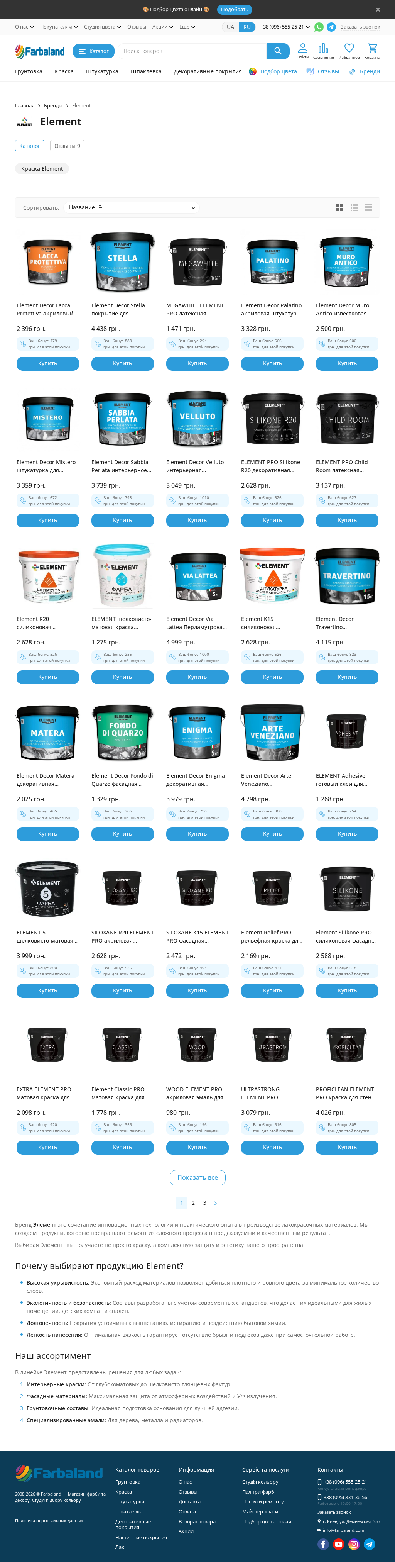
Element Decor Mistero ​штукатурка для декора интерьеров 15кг (47, 466)
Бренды (53, 105)
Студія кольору (260, 1481)
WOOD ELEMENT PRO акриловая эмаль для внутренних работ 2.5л (197, 1093)
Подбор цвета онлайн (268, 1521)
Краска (64, 71)
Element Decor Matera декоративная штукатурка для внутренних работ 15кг (48, 780)
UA (230, 27)
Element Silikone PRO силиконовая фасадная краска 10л (347, 937)
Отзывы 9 (67, 145)
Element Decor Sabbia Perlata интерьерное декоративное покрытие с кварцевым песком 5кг (122, 466)
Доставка (190, 1501)
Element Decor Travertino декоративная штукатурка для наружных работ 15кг (345, 623)
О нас (185, 1481)
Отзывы (136, 26)
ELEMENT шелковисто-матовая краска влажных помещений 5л (121, 623)
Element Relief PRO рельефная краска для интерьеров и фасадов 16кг (271, 937)
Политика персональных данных (49, 1520)
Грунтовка (28, 71)
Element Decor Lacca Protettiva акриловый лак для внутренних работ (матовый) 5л (45, 309)
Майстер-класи (260, 1511)
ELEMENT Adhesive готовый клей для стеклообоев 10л (340, 780)
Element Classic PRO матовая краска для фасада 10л (118, 1093)
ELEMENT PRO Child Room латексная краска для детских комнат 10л (342, 466)
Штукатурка (102, 71)
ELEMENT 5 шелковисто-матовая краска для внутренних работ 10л (46, 937)
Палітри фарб (258, 1491)
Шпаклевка (146, 71)
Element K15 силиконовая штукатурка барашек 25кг (269, 623)
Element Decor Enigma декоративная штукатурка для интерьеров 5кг (195, 780)
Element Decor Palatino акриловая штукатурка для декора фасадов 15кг (272, 309)
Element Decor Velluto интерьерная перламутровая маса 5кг (195, 466)
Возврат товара (197, 1521)
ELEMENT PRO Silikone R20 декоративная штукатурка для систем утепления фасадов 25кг (270, 466)
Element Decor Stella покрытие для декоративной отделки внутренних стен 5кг (122, 309)
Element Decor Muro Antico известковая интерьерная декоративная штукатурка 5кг (342, 309)
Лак (119, 1546)
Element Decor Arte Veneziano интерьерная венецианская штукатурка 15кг (266, 780)
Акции (186, 1531)
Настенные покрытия (141, 1537)
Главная (24, 105)
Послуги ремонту (263, 1501)
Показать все (197, 1177)
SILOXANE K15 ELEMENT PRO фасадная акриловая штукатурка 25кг (197, 937)
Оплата (187, 1511)
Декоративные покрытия (208, 71)
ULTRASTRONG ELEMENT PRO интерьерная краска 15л (269, 1093)
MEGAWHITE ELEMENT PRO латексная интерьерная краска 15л (195, 309)
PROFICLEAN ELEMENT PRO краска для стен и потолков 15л (346, 1093)
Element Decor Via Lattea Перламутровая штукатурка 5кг (196, 623)
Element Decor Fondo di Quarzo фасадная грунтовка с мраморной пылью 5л (122, 780)
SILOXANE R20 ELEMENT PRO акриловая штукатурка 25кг (122, 937)
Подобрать (234, 9)
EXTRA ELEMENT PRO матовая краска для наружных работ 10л (44, 1093)
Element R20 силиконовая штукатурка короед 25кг (43, 623)
